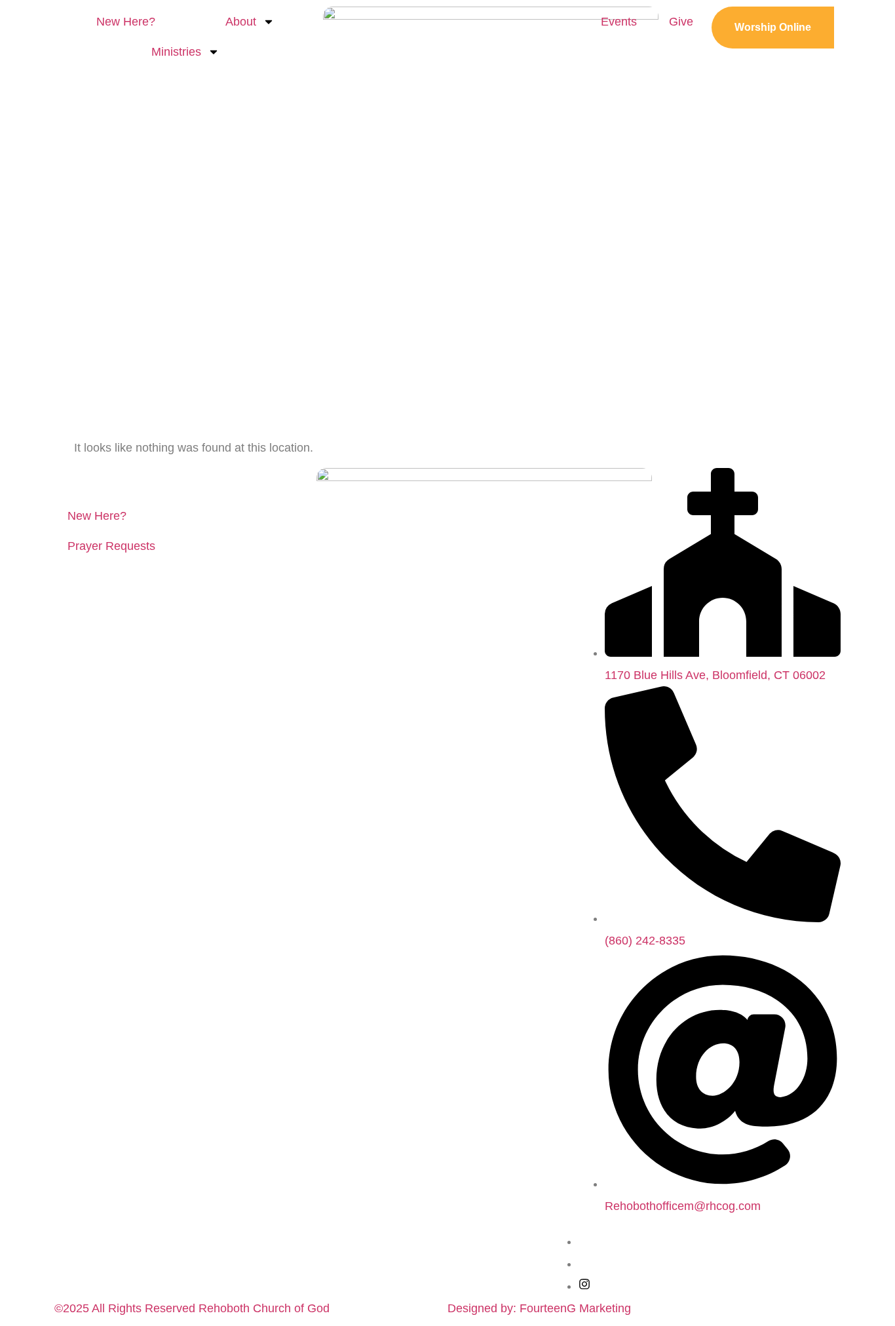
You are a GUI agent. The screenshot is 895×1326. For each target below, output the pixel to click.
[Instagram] (584, 1286)
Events (619, 21)
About (240, 21)
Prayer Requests (111, 546)
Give (681, 21)
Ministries (176, 51)
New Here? (125, 21)
